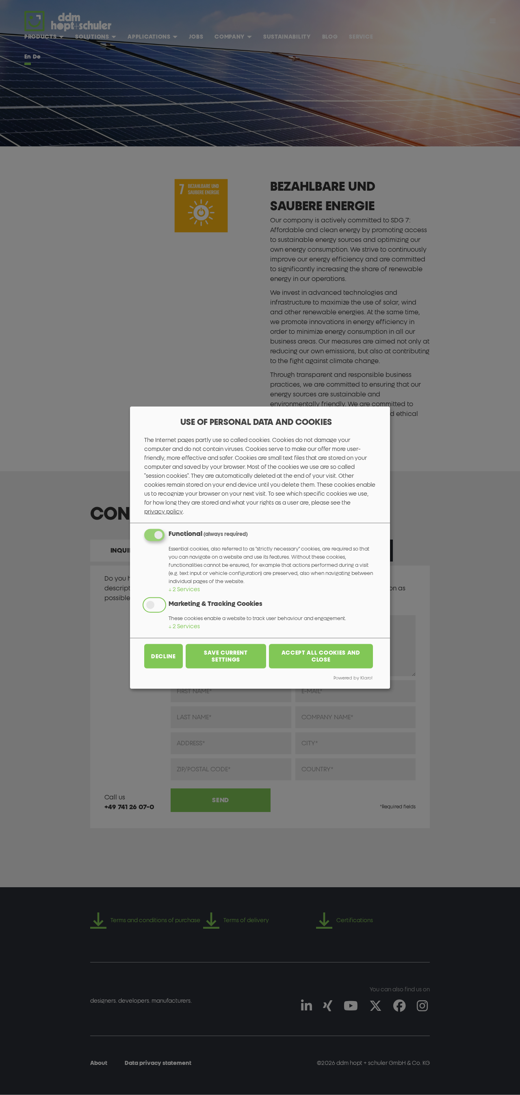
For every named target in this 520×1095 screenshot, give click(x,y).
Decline (163, 656)
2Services (184, 589)
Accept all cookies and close (321, 656)
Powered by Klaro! (353, 678)
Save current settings (225, 656)
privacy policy (163, 511)
